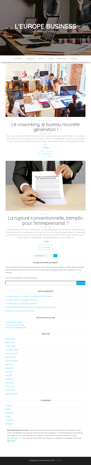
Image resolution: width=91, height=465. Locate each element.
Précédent (39, 256)
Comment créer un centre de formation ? (21, 304)
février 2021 (10, 339)
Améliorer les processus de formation (20, 311)
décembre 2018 (12, 394)
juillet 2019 (9, 368)
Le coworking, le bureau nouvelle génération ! (45, 126)
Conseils (73, 59)
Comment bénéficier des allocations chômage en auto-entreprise (31, 307)
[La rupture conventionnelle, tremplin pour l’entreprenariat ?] (45, 185)
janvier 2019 (10, 390)
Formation (61, 59)
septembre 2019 (12, 361)
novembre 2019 (12, 353)
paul (47, 148)
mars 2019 (10, 383)
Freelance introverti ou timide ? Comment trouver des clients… (29, 296)
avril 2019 (9, 379)
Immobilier (30, 59)
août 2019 (9, 364)
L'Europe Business (45, 26)
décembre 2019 (12, 350)
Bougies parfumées (13, 327)
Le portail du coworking (15, 325)
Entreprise (18, 59)
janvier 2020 (10, 346)
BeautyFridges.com (14, 438)
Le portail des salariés (14, 322)
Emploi (41, 59)
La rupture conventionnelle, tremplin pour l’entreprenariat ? (45, 220)
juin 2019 (9, 372)
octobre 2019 (11, 357)
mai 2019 (9, 375)
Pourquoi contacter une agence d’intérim (21, 300)
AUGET (24, 327)
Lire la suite (45, 154)
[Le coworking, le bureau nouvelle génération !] (45, 90)
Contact (59, 460)
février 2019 (10, 386)
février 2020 (10, 342)
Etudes (51, 59)
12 (51, 256)
